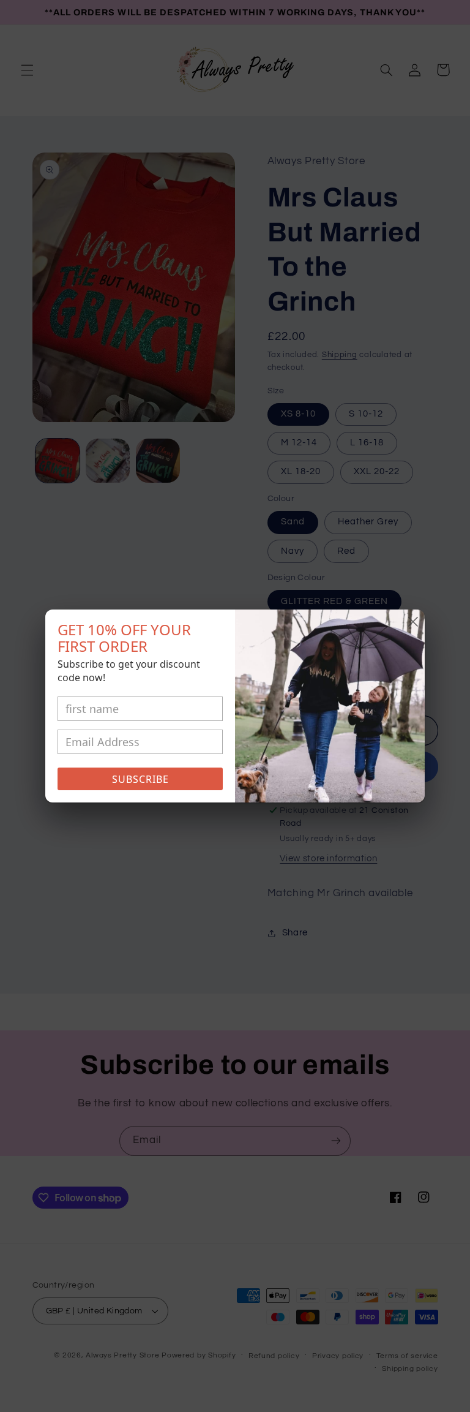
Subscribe (140, 779)
